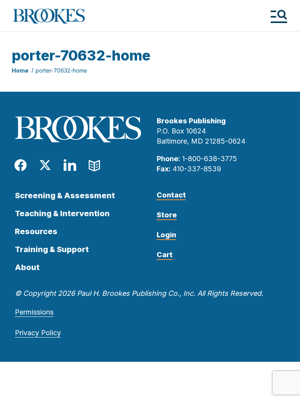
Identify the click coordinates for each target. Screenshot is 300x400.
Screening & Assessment (65, 195)
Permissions (34, 312)
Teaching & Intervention (62, 213)
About (27, 267)
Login (166, 235)
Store (167, 215)
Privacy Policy (38, 333)
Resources (36, 231)
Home (20, 70)
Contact (171, 195)
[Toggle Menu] (279, 16)
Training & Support (52, 249)
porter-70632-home (61, 70)
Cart (165, 255)
